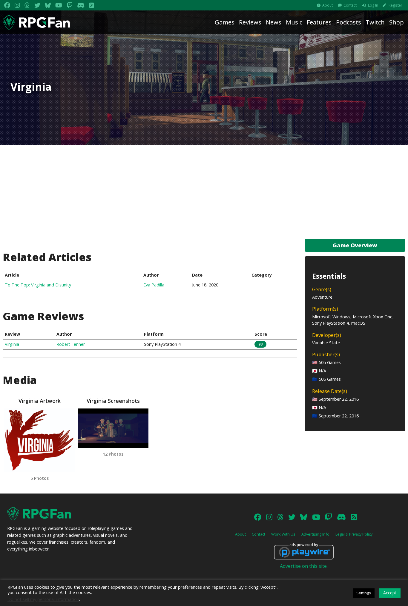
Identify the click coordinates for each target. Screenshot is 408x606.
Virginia (12, 344)
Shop (396, 22)
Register (395, 5)
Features (319, 22)
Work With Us (283, 534)
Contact (350, 5)
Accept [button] (389, 593)
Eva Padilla (153, 285)
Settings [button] (363, 593)
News (273, 22)
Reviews (250, 22)
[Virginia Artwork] (39, 440)
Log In (373, 5)
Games (224, 22)
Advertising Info (315, 534)
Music (294, 22)
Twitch (375, 22)
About (327, 5)
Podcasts (348, 22)
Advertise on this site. (304, 566)
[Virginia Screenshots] (113, 428)
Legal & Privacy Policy (353, 534)
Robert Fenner (70, 344)
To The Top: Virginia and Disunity (38, 285)
